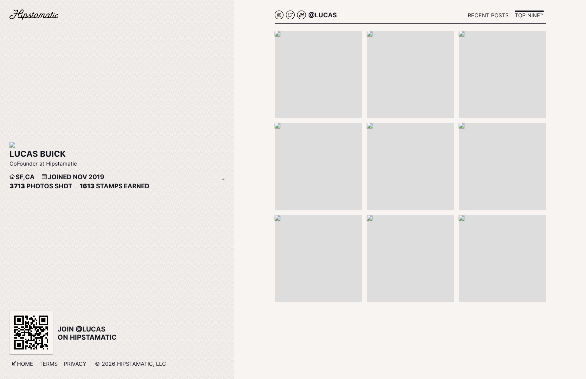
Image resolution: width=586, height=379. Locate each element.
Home (25, 363)
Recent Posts (488, 15)
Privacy (75, 363)
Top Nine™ (529, 15)
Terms (48, 363)
